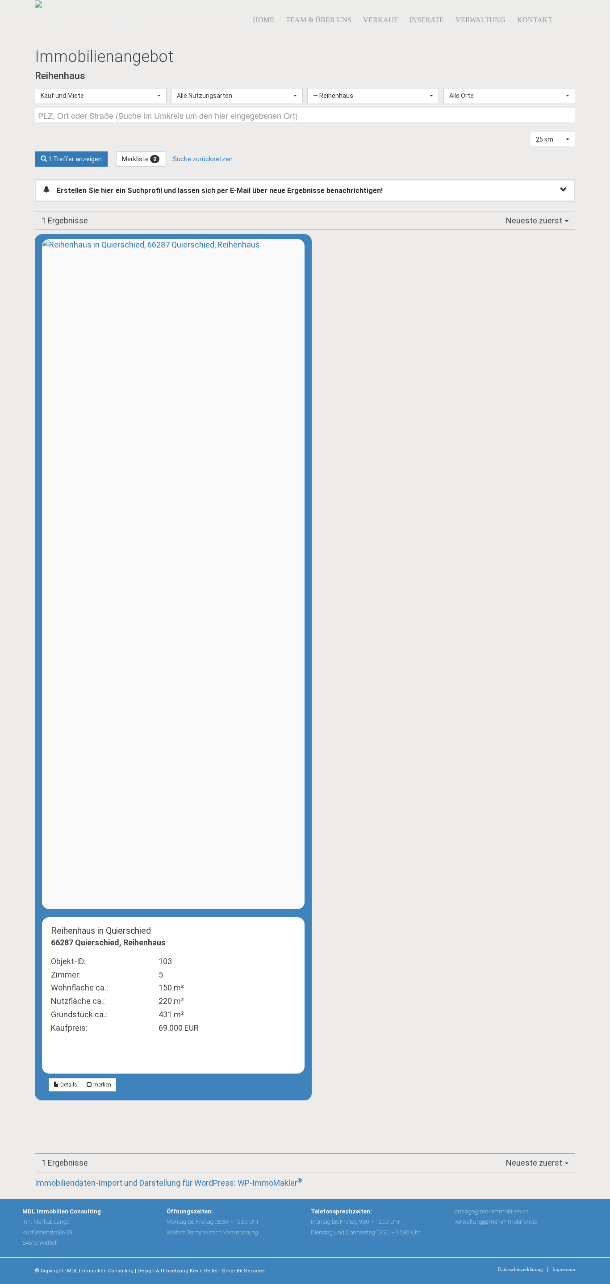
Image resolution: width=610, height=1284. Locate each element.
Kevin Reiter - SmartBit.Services (227, 1271)
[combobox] (101, 95)
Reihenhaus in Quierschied (101, 931)
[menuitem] (263, 20)
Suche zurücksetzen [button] (203, 159)
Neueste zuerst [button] (535, 220)
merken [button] (101, 1085)
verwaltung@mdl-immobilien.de (496, 1221)
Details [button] (68, 1085)
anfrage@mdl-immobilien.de (491, 1211)
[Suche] (566, 20)
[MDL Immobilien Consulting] (87, 20)
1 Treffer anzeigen (74, 159)
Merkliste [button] (139, 159)
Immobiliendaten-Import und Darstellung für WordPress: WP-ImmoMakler (168, 1182)
